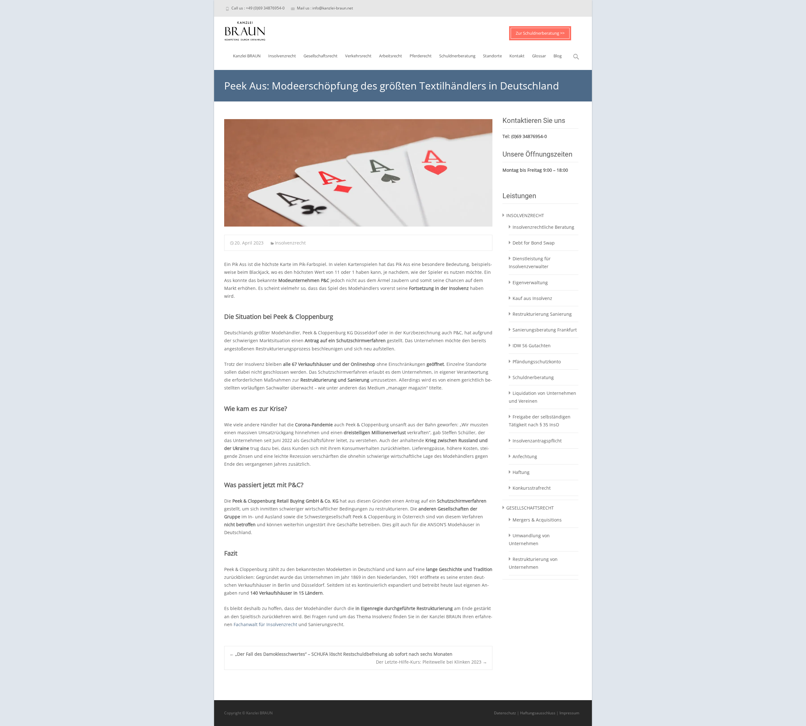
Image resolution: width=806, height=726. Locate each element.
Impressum (569, 713)
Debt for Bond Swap (534, 243)
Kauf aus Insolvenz (532, 298)
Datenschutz (505, 713)
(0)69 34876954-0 (529, 136)
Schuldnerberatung (457, 56)
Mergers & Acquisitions (537, 520)
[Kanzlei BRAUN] (240, 29)
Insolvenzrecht (282, 56)
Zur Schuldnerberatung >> (540, 33)
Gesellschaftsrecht (321, 56)
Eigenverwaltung (530, 282)
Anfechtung (525, 456)
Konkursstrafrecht (532, 488)
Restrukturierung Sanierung (542, 314)
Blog (557, 56)
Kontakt (517, 56)
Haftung (521, 472)
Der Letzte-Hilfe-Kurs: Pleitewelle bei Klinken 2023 (431, 662)
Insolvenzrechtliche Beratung (543, 227)
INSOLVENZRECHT (525, 215)
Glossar (539, 56)
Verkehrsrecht (358, 56)
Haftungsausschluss (537, 713)
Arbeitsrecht (390, 56)
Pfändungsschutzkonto (537, 362)
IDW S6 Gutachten (532, 346)
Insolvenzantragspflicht (537, 441)
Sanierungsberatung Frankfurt (545, 330)
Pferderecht (421, 56)
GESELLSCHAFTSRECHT (530, 508)
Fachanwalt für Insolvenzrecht (265, 624)
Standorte (492, 56)
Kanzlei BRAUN (247, 56)
